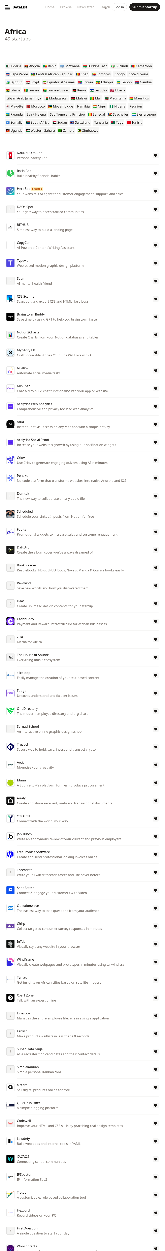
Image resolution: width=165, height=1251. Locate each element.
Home (50, 7)
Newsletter (85, 7)
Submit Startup (144, 7)
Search (105, 7)
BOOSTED (37, 189)
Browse (66, 7)
